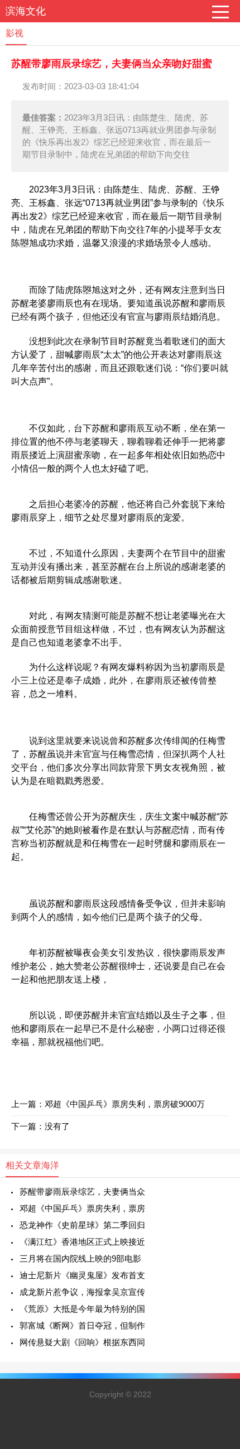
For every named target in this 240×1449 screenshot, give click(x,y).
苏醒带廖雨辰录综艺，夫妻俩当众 (82, 1191)
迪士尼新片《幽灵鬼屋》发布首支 (82, 1275)
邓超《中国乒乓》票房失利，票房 (82, 1208)
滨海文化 (26, 11)
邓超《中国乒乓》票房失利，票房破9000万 (125, 1104)
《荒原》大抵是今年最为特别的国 (82, 1308)
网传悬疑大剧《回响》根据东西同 (82, 1342)
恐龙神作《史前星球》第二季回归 (82, 1225)
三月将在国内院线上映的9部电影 (80, 1258)
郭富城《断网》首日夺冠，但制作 (82, 1325)
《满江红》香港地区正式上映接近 (82, 1241)
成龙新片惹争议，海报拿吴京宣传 (82, 1292)
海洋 (50, 1165)
